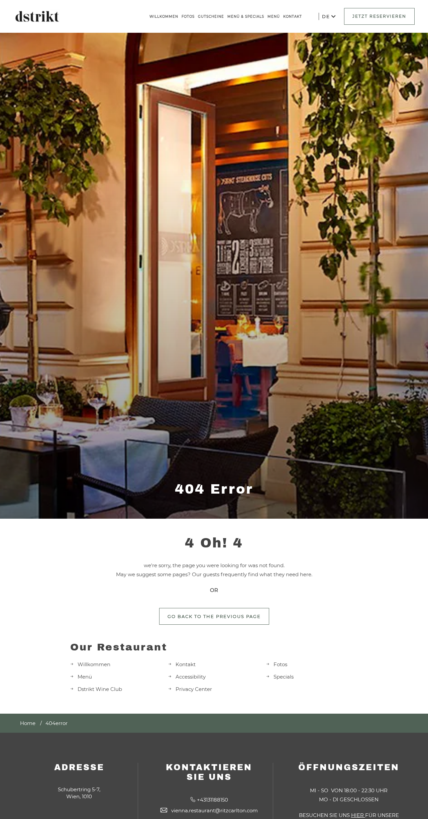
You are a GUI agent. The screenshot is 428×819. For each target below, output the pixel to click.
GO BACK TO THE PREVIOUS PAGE (214, 616)
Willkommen (94, 664)
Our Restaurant (118, 647)
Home (27, 723)
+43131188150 (212, 800)
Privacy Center (194, 689)
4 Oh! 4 (214, 543)
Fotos (280, 664)
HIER (358, 815)
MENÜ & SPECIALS (245, 16)
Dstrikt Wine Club (100, 689)
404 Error (214, 489)
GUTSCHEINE (211, 16)
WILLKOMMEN (163, 16)
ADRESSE (79, 767)
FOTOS (188, 16)
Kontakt (186, 664)
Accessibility (191, 677)
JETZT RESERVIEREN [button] (379, 16)
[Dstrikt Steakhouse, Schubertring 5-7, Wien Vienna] (36, 16)
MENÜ (274, 16)
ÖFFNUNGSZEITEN (348, 767)
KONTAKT (292, 16)
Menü (85, 677)
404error (56, 723)
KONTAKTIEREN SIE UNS (209, 772)
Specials (284, 677)
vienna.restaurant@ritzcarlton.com (214, 810)
